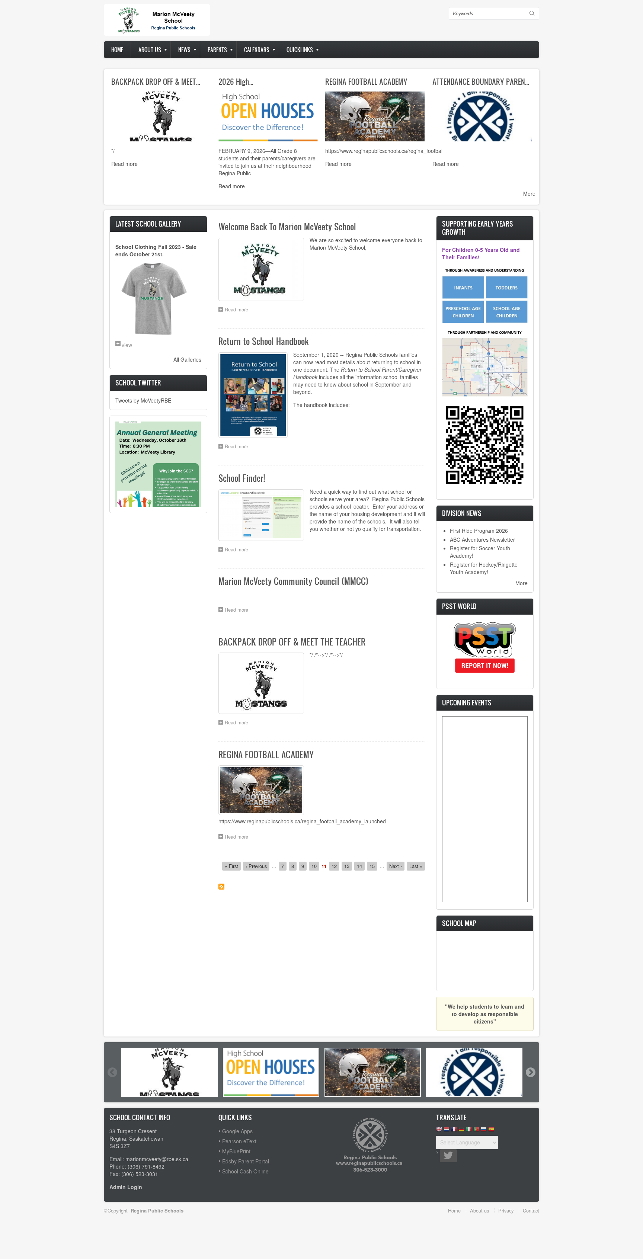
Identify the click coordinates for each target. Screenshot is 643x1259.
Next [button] (530, 1072)
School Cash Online (245, 1171)
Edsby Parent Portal (245, 1161)
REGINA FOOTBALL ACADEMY (366, 81)
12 (335, 865)
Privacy (506, 1210)
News (184, 50)
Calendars (256, 50)
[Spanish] (491, 1131)
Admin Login (125, 1187)
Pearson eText (239, 1141)
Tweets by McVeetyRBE (143, 400)
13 (348, 865)
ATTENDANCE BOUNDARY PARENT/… (484, 81)
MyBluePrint (236, 1151)
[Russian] (484, 1131)
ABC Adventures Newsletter (482, 539)
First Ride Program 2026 (479, 530)
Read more (124, 163)
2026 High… (235, 81)
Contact (531, 1210)
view (127, 345)
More (529, 193)
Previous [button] (112, 1072)
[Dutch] (447, 1131)
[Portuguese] (476, 1131)
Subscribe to (221, 887)
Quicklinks (300, 50)
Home (117, 50)
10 (315, 865)
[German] (461, 1131)
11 (324, 866)
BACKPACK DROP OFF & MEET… (155, 81)
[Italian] (469, 1131)
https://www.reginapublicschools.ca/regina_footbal (383, 150)
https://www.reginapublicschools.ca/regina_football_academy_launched (302, 821)
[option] (169, 1072)
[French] (454, 1131)
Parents (217, 50)
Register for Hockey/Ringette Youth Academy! (484, 568)
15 (373, 865)
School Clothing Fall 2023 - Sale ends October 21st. (155, 250)
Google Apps (237, 1131)
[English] (439, 1131)
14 (361, 865)
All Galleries (187, 359)
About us (149, 50)
